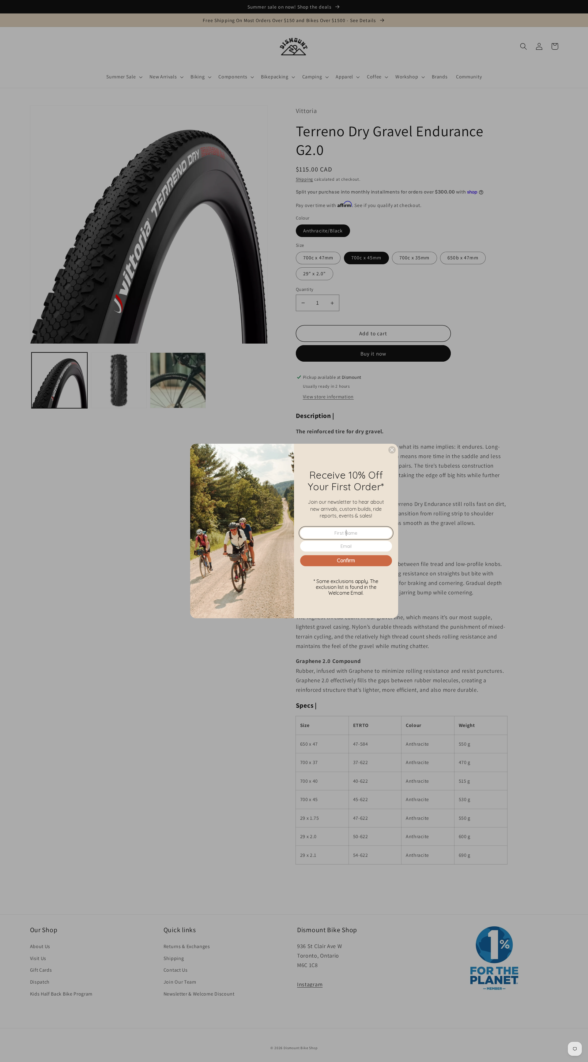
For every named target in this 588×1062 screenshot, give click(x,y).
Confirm (346, 560)
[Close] (392, 450)
